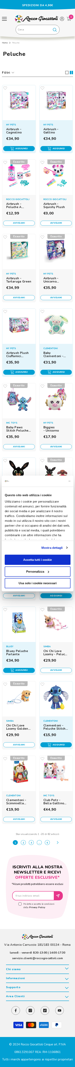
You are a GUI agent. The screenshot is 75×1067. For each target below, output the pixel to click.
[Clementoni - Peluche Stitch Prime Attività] (56, 698)
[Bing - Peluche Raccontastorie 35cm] (19, 474)
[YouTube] (59, 1010)
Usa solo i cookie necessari (38, 583)
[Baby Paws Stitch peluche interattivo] (19, 400)
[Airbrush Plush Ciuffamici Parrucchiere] (19, 325)
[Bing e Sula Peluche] (56, 474)
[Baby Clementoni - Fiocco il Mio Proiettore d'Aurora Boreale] (56, 325)
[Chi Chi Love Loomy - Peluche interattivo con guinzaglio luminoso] (56, 623)
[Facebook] (15, 1010)
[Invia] (58, 895)
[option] (37, 5)
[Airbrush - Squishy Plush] (56, 176)
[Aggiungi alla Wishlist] (5, 88)
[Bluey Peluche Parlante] (19, 623)
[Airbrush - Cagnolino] (19, 101)
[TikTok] (45, 1010)
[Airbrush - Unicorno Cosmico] (56, 251)
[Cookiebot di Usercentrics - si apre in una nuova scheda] (53, 481)
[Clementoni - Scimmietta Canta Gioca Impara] (19, 772)
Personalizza (35, 571)
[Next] (57, 842)
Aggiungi (21, 148)
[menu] (4, 18)
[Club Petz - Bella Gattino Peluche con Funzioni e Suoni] (56, 772)
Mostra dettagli (52, 547)
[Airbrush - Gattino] (56, 101)
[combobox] (33, 29)
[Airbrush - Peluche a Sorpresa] (19, 176)
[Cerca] (38, 29)
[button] (67, 72)
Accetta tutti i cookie (37, 559)
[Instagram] (30, 1010)
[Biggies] (56, 400)
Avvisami (19, 222)
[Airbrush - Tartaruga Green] (19, 251)
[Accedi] (62, 18)
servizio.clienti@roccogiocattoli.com (37, 958)
